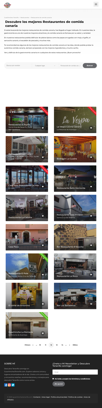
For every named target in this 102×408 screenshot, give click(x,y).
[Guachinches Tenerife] (7, 5)
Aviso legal (46, 397)
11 (45, 345)
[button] (45, 65)
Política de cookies (75, 397)
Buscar (90, 66)
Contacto (36, 397)
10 (40, 345)
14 (62, 345)
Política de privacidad (59, 397)
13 (56, 345)
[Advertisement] (51, 89)
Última (75, 345)
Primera (27, 345)
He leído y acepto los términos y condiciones (72, 379)
